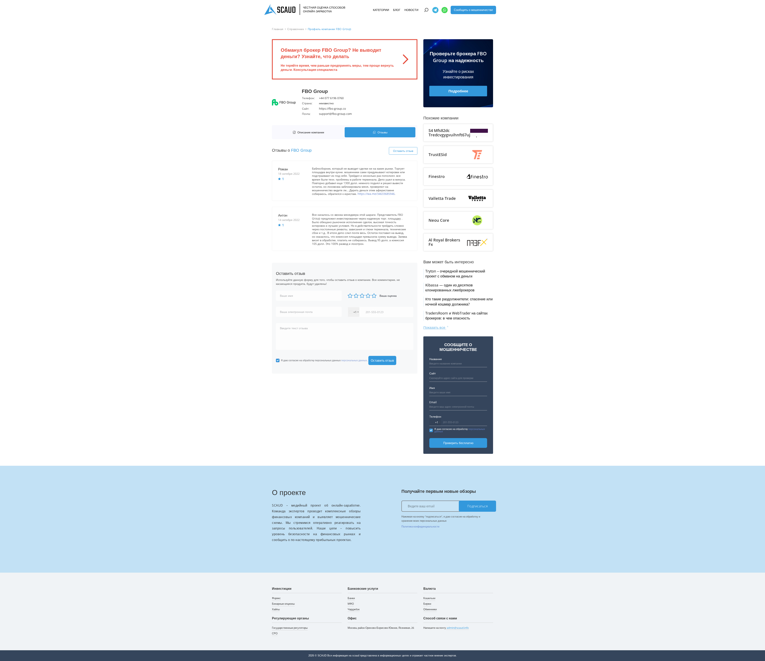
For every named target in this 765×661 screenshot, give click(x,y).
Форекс (276, 598)
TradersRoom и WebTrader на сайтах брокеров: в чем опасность (456, 315)
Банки (351, 598)
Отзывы (382, 132)
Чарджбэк (354, 609)
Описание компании (310, 132)
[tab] (309, 132)
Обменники (430, 609)
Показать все (434, 327)
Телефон (435, 416)
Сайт (432, 373)
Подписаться (477, 506)
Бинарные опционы (283, 603)
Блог (396, 10)
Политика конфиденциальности (420, 526)
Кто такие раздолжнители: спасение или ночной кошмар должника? (459, 301)
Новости (411, 10)
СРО (275, 633)
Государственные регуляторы (290, 628)
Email (433, 402)
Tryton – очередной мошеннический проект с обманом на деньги (455, 273)
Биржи (427, 603)
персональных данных (354, 360)
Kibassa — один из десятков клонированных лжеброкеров (450, 287)
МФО (351, 603)
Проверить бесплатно (458, 443)
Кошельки (429, 598)
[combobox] (353, 312)
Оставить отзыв (403, 151)
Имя (432, 388)
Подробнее (458, 91)
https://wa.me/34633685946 (376, 194)
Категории (381, 10)
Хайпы (276, 609)
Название (435, 359)
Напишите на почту (446, 628)
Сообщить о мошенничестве (473, 10)
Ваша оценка (388, 296)
